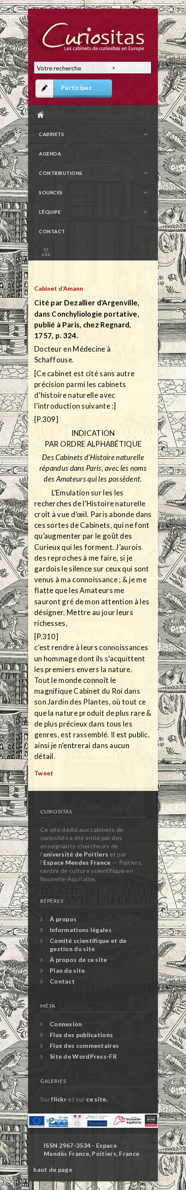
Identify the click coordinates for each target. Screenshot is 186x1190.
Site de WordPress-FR (83, 1056)
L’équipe (50, 212)
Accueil (91, 114)
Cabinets (51, 134)
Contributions (61, 173)
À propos (63, 919)
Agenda (50, 153)
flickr (59, 1099)
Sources (51, 192)
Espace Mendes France (77, 862)
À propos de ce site (78, 959)
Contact (52, 231)
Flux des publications (81, 1034)
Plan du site (95, 250)
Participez (76, 87)
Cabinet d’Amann (58, 288)
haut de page (52, 1169)
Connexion (66, 1024)
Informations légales (81, 929)
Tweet (44, 773)
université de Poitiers (76, 854)
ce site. (96, 1099)
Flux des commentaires (84, 1045)
